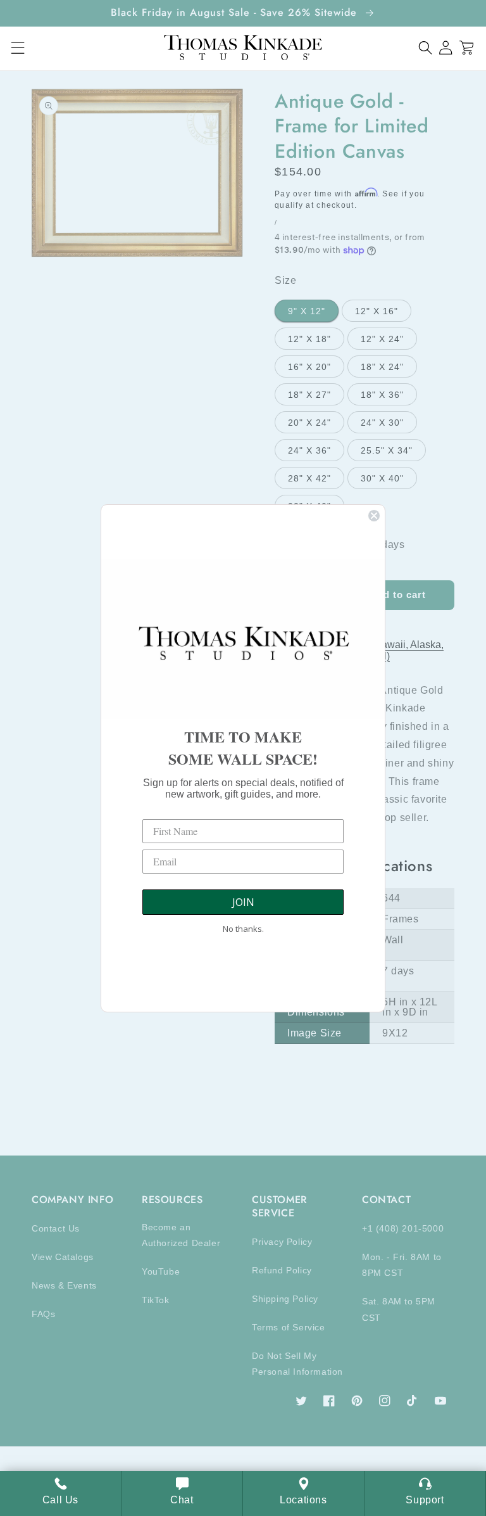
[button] (425, 48)
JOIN (243, 902)
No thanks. (243, 928)
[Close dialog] (374, 515)
